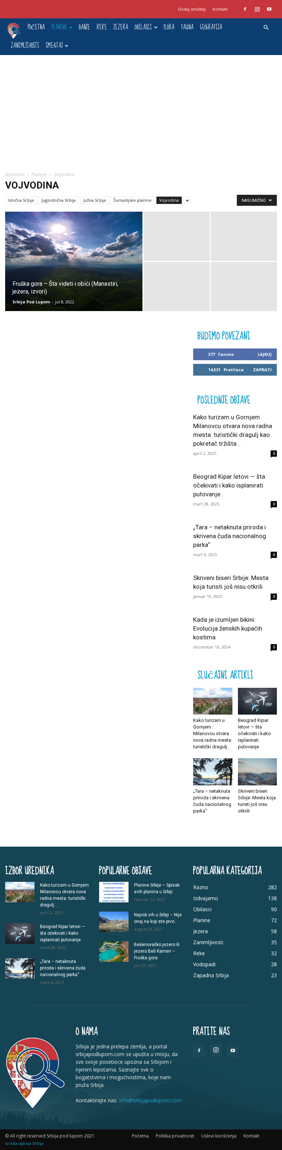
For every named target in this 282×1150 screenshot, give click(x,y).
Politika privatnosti (175, 1136)
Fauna (187, 27)
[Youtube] (269, 9)
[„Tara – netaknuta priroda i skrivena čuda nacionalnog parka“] (212, 771)
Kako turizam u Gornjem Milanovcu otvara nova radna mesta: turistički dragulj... (212, 733)
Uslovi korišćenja (218, 1136)
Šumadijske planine (132, 200)
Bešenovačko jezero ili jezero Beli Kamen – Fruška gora (157, 951)
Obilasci (143, 27)
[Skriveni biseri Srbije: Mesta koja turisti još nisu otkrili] (257, 771)
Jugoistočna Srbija (58, 200)
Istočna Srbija (21, 200)
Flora (168, 27)
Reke (102, 27)
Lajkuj (265, 354)
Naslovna (15, 174)
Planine (59, 27)
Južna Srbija (94, 200)
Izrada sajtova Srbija (24, 1143)
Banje (84, 27)
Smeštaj (54, 45)
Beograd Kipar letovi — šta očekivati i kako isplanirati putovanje (229, 485)
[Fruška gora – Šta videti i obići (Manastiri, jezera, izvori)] (73, 271)
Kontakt (220, 9)
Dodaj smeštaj (192, 9)
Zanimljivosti (25, 45)
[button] (266, 27)
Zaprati (262, 369)
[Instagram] (257, 9)
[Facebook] (244, 9)
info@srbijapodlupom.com (150, 1100)
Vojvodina (169, 200)
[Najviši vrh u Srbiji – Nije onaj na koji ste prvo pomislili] (114, 922)
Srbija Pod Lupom (31, 301)
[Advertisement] (141, 110)
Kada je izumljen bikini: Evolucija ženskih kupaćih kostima (227, 628)
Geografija (211, 27)
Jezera (120, 27)
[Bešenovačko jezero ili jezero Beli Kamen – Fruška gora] (114, 951)
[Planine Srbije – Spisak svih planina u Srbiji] (114, 892)
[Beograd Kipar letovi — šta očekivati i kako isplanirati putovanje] (257, 701)
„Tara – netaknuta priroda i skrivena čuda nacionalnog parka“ (229, 535)
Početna (36, 27)
